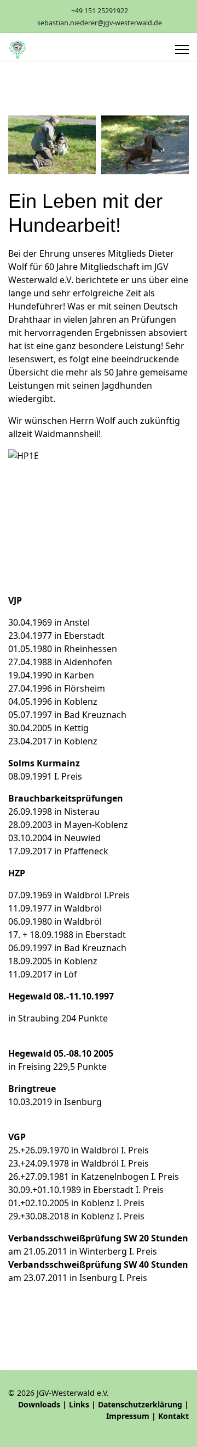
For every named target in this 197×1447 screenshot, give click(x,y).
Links (79, 1404)
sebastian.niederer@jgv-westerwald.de (99, 22)
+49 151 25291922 (99, 10)
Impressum (127, 1416)
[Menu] (182, 49)
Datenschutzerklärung (140, 1404)
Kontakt (173, 1416)
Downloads (39, 1404)
